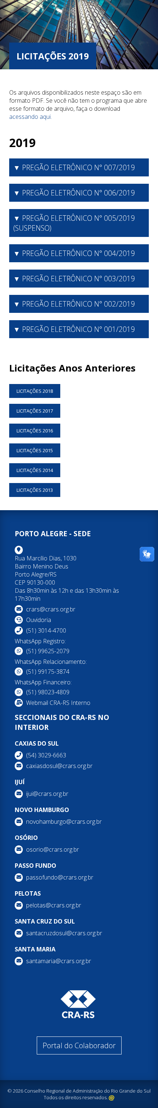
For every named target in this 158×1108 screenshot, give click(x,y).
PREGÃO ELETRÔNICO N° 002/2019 (78, 304)
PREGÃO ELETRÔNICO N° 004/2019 (78, 253)
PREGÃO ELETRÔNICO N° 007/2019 (78, 167)
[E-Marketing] (111, 1097)
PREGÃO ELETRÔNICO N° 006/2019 (78, 193)
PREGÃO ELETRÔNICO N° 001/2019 (78, 329)
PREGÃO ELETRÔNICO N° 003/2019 (78, 279)
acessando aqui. (30, 117)
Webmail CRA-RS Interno (58, 703)
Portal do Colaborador (79, 1045)
